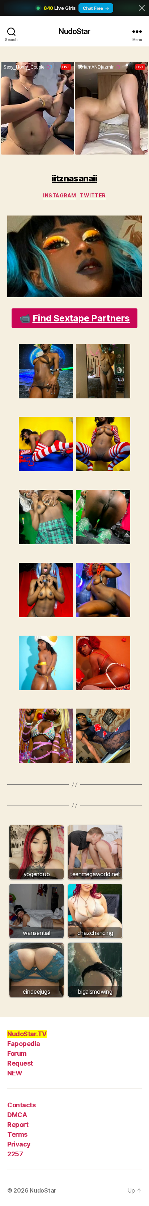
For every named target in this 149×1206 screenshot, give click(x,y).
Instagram (59, 195)
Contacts (21, 1105)
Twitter (93, 195)
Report (17, 1124)
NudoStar (74, 31)
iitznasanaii (74, 178)
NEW (14, 1073)
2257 (15, 1154)
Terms (17, 1134)
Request (20, 1063)
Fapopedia (23, 1043)
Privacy (19, 1144)
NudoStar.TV (27, 1034)
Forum (17, 1053)
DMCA (17, 1115)
